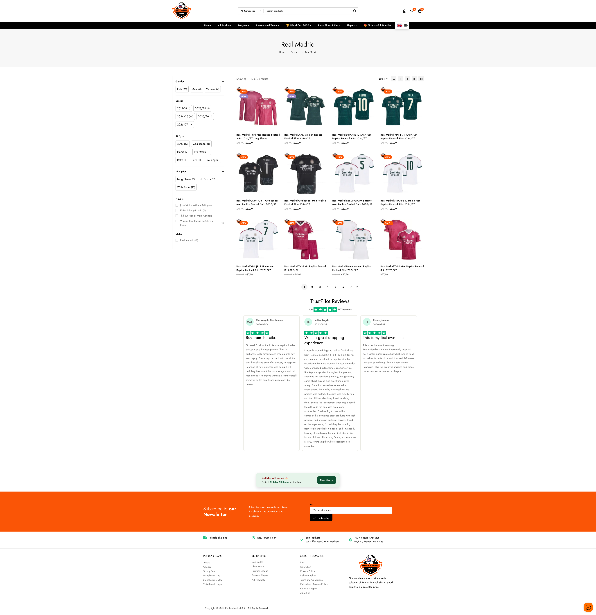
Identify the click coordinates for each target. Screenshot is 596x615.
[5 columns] (421, 78)
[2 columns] (400, 78)
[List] (393, 78)
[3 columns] (407, 78)
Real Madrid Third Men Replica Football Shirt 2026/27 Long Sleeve (258, 136)
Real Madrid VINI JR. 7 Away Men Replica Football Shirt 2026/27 (398, 136)
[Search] (354, 10)
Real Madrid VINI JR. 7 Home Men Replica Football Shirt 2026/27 (255, 268)
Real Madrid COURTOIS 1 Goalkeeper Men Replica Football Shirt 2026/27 (257, 202)
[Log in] (404, 11)
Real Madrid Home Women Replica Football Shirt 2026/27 (351, 268)
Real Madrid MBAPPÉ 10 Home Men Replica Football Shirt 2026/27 (400, 202)
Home (282, 52)
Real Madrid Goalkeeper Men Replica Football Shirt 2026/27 (305, 202)
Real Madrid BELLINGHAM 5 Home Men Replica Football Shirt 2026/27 (352, 202)
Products (295, 52)
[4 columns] (414, 78)
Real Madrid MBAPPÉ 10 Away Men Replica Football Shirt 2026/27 (351, 136)
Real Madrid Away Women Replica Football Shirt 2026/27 (303, 136)
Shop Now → (326, 480)
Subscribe (323, 518)
